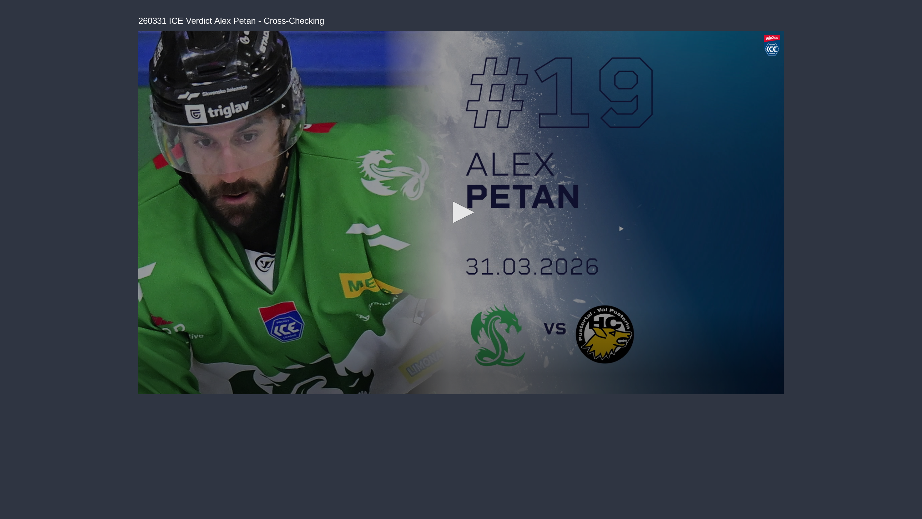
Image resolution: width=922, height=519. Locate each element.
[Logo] (772, 45)
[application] (461, 212)
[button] (461, 212)
